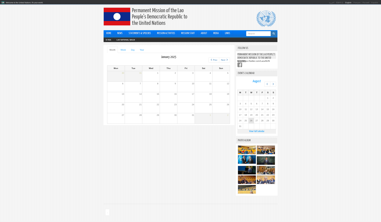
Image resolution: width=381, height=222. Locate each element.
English (348, 3)
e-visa (108, 40)
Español (374, 3)
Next (223, 60)
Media (216, 33)
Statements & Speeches (140, 33)
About (204, 33)
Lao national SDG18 (126, 40)
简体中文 (339, 3)
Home (108, 33)
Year (142, 50)
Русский (366, 3)
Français (356, 3)
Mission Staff (188, 33)
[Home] (3, 3)
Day (133, 50)
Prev (215, 60)
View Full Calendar (256, 131)
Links (227, 33)
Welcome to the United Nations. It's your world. (24, 3)
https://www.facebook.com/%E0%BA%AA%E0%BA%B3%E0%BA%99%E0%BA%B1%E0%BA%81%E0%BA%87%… (239, 64)
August (257, 81)
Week (123, 50)
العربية (331, 3)
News (119, 33)
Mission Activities (166, 33)
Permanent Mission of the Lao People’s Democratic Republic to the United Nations (159, 17)
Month (114, 51)
